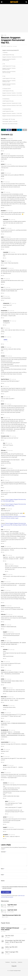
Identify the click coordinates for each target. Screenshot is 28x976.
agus (2, 417)
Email (2, 874)
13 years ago (10, 138)
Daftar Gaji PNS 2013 (11, 947)
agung (4, 687)
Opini (5, 35)
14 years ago (7, 153)
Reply (3, 150)
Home (2, 35)
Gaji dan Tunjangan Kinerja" (15, 970)
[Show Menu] (1, 2)
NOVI (2, 721)
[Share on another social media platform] (24, 130)
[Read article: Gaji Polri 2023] (3, 911)
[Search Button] (26, 2)
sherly (2, 581)
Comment (3, 851)
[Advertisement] (14, 18)
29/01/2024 (11, 906)
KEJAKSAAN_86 (4, 730)
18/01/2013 (3, 46)
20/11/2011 (5, 917)
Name (2, 868)
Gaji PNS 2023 (12, 905)
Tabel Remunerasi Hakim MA (11, 915)
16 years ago (7, 287)
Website (2, 880)
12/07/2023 (11, 911)
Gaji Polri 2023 (12, 910)
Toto (2, 661)
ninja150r (3, 508)
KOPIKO (2, 336)
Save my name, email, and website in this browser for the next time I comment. (14, 887)
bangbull (5, 631)
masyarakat (5, 219)
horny (4, 574)
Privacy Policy (13, 962)
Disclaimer (8, 962)
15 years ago (8, 164)
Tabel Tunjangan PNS (11, 952)
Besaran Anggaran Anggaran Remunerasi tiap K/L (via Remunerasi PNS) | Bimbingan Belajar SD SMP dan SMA (14, 525)
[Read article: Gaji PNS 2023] (3, 906)
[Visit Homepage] (14, 2)
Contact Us (20, 962)
